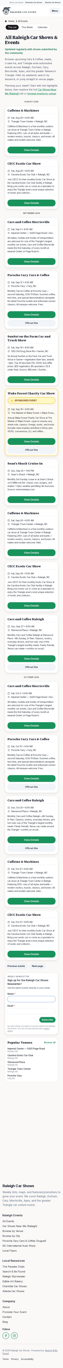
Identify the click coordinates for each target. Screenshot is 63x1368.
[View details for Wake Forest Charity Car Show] (31, 422)
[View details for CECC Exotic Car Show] (31, 184)
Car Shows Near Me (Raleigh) (19, 1226)
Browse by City (11, 1235)
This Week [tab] (27, 27)
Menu (55, 11)
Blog (5, 1321)
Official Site (31, 323)
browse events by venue (42, 93)
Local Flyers (9, 1250)
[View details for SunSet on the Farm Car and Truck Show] (31, 359)
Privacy (15, 1359)
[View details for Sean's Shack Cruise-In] (31, 482)
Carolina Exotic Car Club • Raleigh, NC (30, 174)
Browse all (50, 1042)
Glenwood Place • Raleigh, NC (26, 630)
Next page (37, 966)
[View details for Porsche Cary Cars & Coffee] (31, 300)
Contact (6, 1316)
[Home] (19, 11)
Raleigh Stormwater (13, 1276)
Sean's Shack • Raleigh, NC (25, 474)
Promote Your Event (14, 1312)
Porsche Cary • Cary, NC (23, 286)
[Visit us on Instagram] (14, 1335)
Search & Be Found (13, 1271)
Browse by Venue (12, 1231)
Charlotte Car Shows (33, 2)
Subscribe (47, 1019)
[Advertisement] (31, 1093)
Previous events (16, 966)
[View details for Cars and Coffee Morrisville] (31, 242)
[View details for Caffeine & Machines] (31, 131)
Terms (5, 1359)
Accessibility (27, 1359)
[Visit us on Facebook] (5, 1335)
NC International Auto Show (18, 1245)
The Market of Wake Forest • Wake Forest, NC (33, 413)
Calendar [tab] (42, 27)
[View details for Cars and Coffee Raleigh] (31, 644)
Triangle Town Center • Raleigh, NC (29, 121)
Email (11, 1005)
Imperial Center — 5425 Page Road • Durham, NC (33, 233)
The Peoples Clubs (13, 1266)
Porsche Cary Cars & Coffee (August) (24, 1240)
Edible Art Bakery (12, 1281)
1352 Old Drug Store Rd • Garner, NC (29, 351)
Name (11, 993)
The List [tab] (12, 27)
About (6, 1307)
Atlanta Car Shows (53, 2)
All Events (8, 1221)
